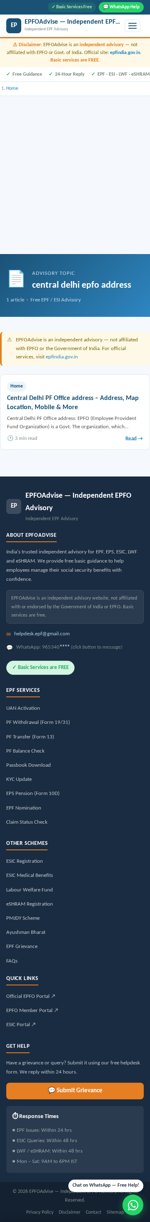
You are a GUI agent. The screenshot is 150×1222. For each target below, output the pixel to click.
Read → (134, 439)
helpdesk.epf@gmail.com (42, 634)
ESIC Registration (24, 861)
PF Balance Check (25, 751)
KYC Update (19, 779)
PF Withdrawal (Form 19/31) (38, 722)
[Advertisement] (75, 175)
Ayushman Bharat (25, 932)
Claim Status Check (27, 822)
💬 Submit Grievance (75, 1091)
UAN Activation (23, 708)
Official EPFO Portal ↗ (30, 996)
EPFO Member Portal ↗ (32, 1010)
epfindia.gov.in (125, 52)
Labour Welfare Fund (29, 890)
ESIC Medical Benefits (29, 875)
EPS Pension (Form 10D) (33, 793)
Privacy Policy (39, 1212)
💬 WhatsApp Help (121, 7)
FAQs (12, 961)
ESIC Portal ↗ (21, 1024)
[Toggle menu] (132, 26)
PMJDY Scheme (23, 918)
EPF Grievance (22, 946)
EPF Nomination (23, 808)
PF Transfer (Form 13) (30, 737)
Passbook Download (28, 765)
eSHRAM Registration (29, 904)
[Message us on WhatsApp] (132, 1205)
